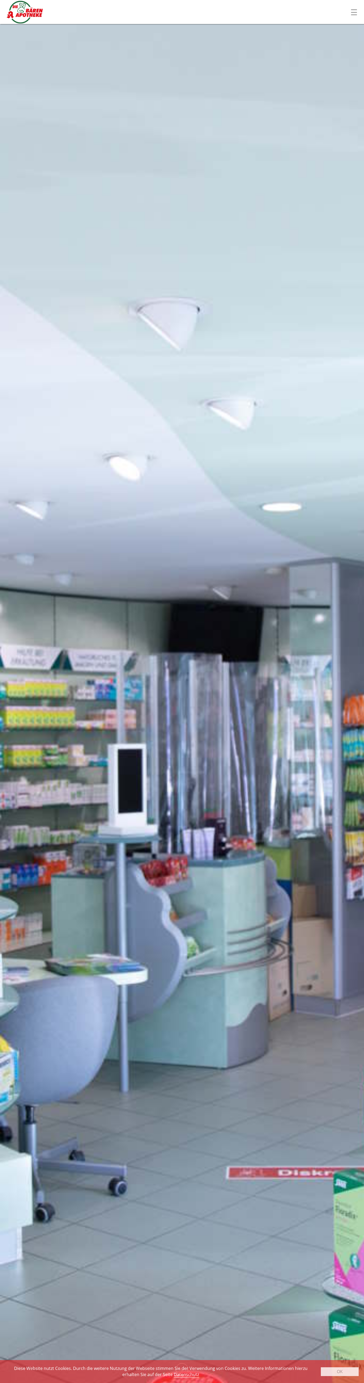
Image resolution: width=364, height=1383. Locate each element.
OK (340, 1371)
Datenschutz (186, 1374)
